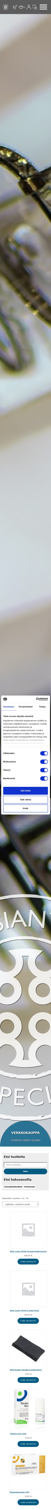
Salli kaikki (26, 791)
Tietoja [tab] (42, 707)
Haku (25, 1171)
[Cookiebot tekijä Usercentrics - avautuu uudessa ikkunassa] (36, 699)
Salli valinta (25, 799)
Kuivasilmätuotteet (13, 1187)
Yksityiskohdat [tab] (25, 707)
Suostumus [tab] (8, 707)
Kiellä (25, 808)
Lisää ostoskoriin (28, 1261)
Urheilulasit (29, 1187)
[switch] (44, 762)
